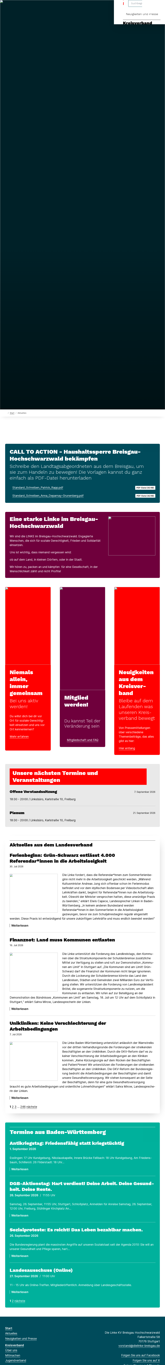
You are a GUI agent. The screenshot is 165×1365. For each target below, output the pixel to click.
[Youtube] (44, 7)
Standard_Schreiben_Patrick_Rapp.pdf (37, 487)
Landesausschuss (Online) (41, 1270)
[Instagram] (28, 7)
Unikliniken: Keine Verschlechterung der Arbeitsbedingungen (58, 1026)
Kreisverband (137, 23)
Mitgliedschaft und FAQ (82, 740)
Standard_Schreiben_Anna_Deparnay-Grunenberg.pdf (48, 495)
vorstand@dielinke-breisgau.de (139, 1345)
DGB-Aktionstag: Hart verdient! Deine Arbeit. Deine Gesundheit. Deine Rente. (82, 1186)
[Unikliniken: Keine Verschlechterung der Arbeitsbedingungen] (34, 1061)
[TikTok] (33, 7)
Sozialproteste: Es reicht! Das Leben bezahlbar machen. (76, 1229)
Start (12, 413)
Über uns (11, 1350)
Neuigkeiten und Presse (142, 14)
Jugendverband (15, 1360)
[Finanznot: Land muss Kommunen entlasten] (34, 972)
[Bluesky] (22, 7)
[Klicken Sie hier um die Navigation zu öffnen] (158, 7)
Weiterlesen (19, 925)
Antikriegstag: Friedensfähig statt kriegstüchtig (67, 1143)
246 (23, 1106)
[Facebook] (7, 7)
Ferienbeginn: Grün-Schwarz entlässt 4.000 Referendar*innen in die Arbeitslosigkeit (62, 858)
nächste (31, 1106)
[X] (12, 7)
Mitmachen (12, 1355)
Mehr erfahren (19, 736)
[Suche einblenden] (149, 7)
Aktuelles (11, 1333)
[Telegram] (38, 7)
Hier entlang (127, 748)
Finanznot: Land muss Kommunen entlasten (62, 940)
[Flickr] (49, 7)
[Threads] (17, 7)
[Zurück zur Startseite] (6, 413)
